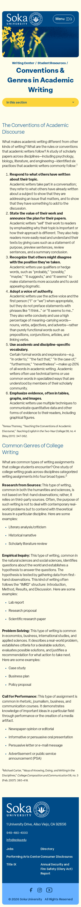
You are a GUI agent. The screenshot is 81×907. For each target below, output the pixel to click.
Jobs (9, 849)
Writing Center (23, 63)
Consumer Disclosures (57, 856)
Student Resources (52, 63)
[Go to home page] (24, 19)
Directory (47, 849)
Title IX (11, 864)
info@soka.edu (16, 840)
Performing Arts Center (23, 856)
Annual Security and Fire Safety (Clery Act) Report (57, 868)
